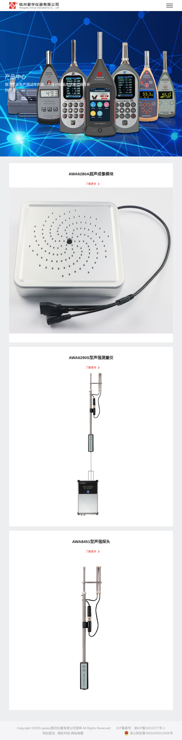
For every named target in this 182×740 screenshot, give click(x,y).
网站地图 (77, 733)
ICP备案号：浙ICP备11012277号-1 (141, 728)
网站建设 (49, 733)
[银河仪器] (34, 4)
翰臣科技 (64, 733)
